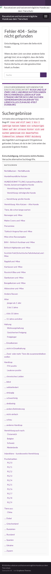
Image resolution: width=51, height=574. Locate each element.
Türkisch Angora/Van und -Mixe (18, 231)
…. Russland (9, 534)
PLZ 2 (9, 471)
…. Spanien (9, 540)
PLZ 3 (9, 476)
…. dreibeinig (9, 403)
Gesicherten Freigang (16, 332)
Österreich (12, 434)
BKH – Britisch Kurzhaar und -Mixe (19, 242)
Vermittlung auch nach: (14, 430)
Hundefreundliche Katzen (15, 176)
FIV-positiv (12, 366)
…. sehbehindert (11, 387)
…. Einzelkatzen (11, 343)
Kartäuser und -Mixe (13, 267)
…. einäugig (9, 392)
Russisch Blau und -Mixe (15, 272)
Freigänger (12, 337)
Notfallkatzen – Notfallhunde (17, 171)
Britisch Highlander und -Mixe (17, 247)
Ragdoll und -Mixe (12, 261)
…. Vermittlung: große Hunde (17, 199)
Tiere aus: (8, 508)
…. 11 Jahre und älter (13, 319)
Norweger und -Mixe (13, 215)
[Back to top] (44, 567)
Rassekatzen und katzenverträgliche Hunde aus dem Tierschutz (19, 17)
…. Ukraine (8, 545)
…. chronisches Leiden (14, 376)
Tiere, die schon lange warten (17, 210)
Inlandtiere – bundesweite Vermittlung (21, 453)
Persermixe (9, 226)
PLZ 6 (9, 489)
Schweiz (10, 443)
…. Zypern (8, 551)
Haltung (7, 324)
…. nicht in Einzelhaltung (14, 348)
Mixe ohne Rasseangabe (15, 237)
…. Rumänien (9, 529)
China (9, 512)
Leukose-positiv (14, 370)
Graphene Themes (24, 570)
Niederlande (12, 447)
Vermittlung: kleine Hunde (18, 188)
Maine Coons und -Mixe (14, 220)
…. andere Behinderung (14, 409)
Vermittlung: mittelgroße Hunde (21, 193)
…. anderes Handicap (13, 425)
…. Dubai (8, 518)
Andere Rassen (11, 294)
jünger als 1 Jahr (14, 303)
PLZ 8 (9, 498)
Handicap (8, 362)
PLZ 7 (9, 493)
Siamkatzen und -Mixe (14, 277)
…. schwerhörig (11, 398)
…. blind (7, 382)
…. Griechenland (11, 523)
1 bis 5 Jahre (12, 307)
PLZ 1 (9, 467)
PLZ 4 (9, 480)
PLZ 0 (9, 462)
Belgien (10, 438)
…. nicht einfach (11, 414)
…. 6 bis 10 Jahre (11, 313)
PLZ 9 (9, 502)
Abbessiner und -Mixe (14, 288)
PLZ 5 (9, 484)
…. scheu (8, 419)
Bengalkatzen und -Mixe (15, 283)
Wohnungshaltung (15, 328)
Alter (6, 299)
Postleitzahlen (10, 459)
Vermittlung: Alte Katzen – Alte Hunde (21, 204)
